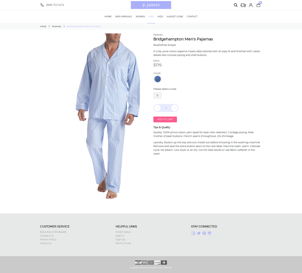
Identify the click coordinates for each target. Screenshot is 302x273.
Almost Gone (175, 17)
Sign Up (120, 239)
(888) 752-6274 (55, 4)
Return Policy (48, 239)
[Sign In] (251, 5)
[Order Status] (243, 5)
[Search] (236, 5)
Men (151, 17)
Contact (192, 17)
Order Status (123, 232)
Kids (160, 17)
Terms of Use (123, 243)
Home (108, 17)
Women (140, 17)
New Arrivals (123, 17)
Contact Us (46, 236)
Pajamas (56, 26)
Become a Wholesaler (53, 232)
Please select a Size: (165, 89)
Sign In (120, 236)
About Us (45, 243)
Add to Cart (165, 119)
